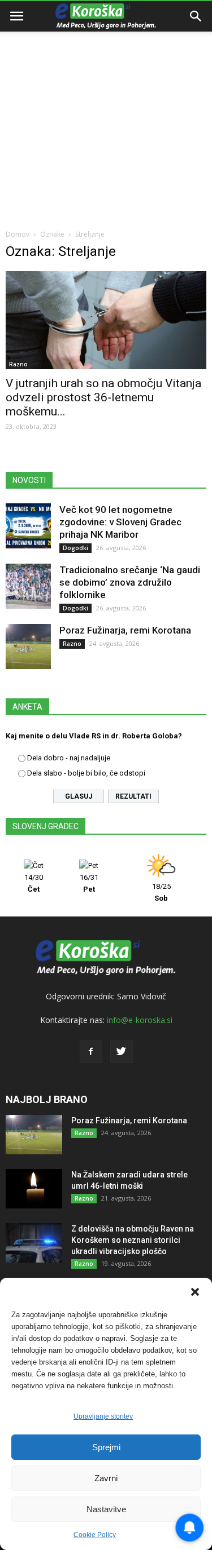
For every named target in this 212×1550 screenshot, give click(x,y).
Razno (18, 364)
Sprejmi (106, 1447)
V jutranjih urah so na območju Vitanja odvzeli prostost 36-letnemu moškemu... (103, 397)
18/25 (161, 892)
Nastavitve (106, 1509)
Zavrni (106, 1478)
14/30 (33, 883)
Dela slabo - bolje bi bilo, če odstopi (86, 773)
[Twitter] (121, 1051)
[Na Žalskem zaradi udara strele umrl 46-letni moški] (34, 1188)
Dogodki (75, 548)
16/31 (89, 883)
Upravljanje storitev (103, 1416)
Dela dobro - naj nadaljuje (68, 758)
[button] (195, 1291)
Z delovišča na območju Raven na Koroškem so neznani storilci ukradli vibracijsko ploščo (132, 1240)
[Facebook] (91, 1051)
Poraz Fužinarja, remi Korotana (125, 630)
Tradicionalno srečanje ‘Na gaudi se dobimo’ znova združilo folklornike (129, 582)
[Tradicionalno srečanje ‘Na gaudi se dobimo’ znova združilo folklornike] (28, 586)
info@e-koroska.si (139, 1020)
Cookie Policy (94, 1535)
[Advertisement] (106, 111)
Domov (17, 234)
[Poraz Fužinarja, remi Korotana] (28, 646)
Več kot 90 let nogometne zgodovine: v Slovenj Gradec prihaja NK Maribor (120, 522)
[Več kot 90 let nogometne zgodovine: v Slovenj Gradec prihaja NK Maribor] (28, 525)
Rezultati (133, 796)
